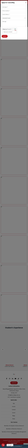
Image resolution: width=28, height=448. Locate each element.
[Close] (26, 3)
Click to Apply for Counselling (13, 446)
